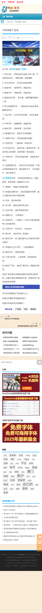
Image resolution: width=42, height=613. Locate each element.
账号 (11, 489)
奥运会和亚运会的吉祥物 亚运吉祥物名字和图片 (32, 353)
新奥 (5, 472)
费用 (17, 489)
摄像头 (27, 468)
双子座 (19, 459)
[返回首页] (39, 536)
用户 (20, 475)
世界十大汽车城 (9, 510)
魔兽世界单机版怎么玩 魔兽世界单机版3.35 (19, 536)
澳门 (30, 471)
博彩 (12, 459)
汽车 (14, 69)
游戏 (22, 472)
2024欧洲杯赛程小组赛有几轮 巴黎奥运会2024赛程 (22, 506)
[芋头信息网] (21, 9)
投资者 (20, 467)
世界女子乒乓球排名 (12, 318)
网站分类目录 (36, 554)
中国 (21, 455)
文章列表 (11, 2)
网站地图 (19, 557)
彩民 (31, 463)
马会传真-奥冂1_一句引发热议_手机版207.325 (12, 349)
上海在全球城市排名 (11, 517)
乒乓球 (28, 455)
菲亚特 (8, 177)
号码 (33, 459)
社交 (5, 480)
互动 (34, 455)
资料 (25, 488)
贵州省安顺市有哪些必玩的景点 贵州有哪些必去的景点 (22, 528)
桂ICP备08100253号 (28, 557)
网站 (12, 485)
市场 (17, 463)
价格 (6, 459)
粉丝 (29, 480)
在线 (11, 463)
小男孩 (21, 568)
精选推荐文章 (11, 557)
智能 (17, 471)
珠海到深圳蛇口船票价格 (12, 337)
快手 (12, 467)
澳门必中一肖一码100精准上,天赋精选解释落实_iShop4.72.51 (22, 513)
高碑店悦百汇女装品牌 (11, 353)
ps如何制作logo (28, 345)
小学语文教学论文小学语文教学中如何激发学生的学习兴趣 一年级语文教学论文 (12, 345)
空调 (12, 480)
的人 (28, 476)
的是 (34, 476)
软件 (32, 488)
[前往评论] (39, 542)
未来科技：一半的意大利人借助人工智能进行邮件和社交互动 (22, 525)
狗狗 (6, 476)
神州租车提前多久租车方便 (27, 326)
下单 (5, 455)
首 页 (3, 2)
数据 (34, 467)
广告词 (23, 69)
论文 (5, 488)
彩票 (5, 467)
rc (8, 38)
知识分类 (20, 2)
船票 (36, 485)
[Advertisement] (21, 592)
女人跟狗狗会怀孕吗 (11, 532)
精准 (6, 484)
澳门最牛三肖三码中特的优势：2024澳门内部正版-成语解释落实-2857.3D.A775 (22, 521)
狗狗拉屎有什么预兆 (11, 540)
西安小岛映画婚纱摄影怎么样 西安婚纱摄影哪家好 (12, 341)
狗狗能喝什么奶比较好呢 (31, 337)
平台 (23, 463)
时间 (10, 472)
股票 (18, 484)
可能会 (26, 459)
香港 (6, 492)
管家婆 (21, 480)
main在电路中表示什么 (31, 349)
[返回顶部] (39, 548)
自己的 (28, 484)
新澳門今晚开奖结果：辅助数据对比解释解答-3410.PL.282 (32, 341)
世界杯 (12, 455)
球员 (12, 476)
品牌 (6, 463)
